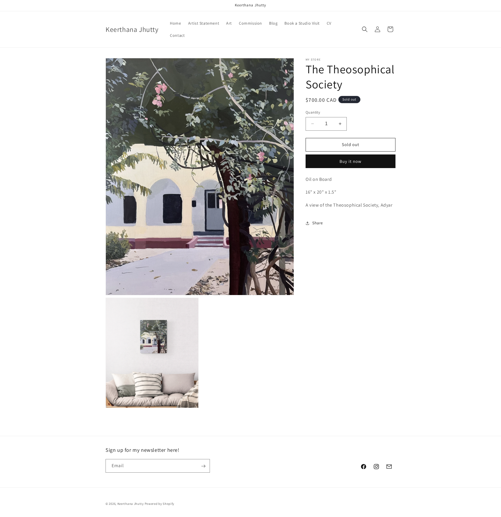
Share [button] (317, 223)
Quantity (313, 112)
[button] (364, 29)
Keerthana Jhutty (130, 504)
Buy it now (351, 161)
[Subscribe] (203, 466)
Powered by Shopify (160, 504)
